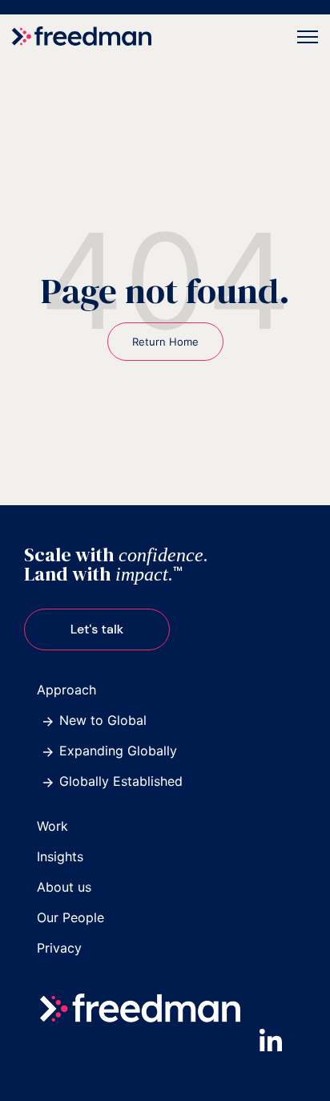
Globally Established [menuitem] (121, 781)
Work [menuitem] (52, 826)
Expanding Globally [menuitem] (118, 751)
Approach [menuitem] (66, 690)
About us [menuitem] (64, 887)
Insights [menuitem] (60, 856)
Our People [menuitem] (70, 917)
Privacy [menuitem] (59, 948)
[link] (81, 35)
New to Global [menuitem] (103, 720)
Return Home (165, 341)
